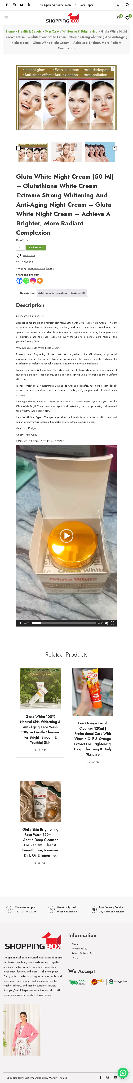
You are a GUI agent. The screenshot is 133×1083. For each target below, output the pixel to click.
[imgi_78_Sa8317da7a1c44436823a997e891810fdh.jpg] (100, 152)
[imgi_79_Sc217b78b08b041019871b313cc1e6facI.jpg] (33, 153)
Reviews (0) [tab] (77, 293)
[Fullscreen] (112, 623)
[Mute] (107, 623)
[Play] (20, 623)
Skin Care (52, 31)
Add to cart (36, 247)
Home (10, 31)
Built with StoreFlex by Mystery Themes (46, 1078)
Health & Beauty (30, 31)
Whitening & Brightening (79, 31)
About (75, 944)
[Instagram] (33, 281)
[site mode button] (119, 5)
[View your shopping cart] (118, 17)
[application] (66, 536)
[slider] (64, 623)
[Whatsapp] (26, 281)
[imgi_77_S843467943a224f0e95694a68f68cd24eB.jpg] (66, 152)
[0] (127, 19)
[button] (66, 536)
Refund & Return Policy (84, 953)
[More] (40, 281)
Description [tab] (27, 293)
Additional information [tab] (52, 293)
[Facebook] (19, 281)
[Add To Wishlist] (58, 682)
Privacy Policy (79, 949)
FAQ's (75, 958)
